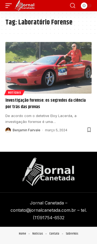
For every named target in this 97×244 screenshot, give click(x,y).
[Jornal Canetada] (25, 5)
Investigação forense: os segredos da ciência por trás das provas (45, 103)
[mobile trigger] (10, 5)
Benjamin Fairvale (26, 130)
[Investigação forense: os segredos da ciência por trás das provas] (48, 68)
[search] (73, 5)
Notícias (14, 92)
